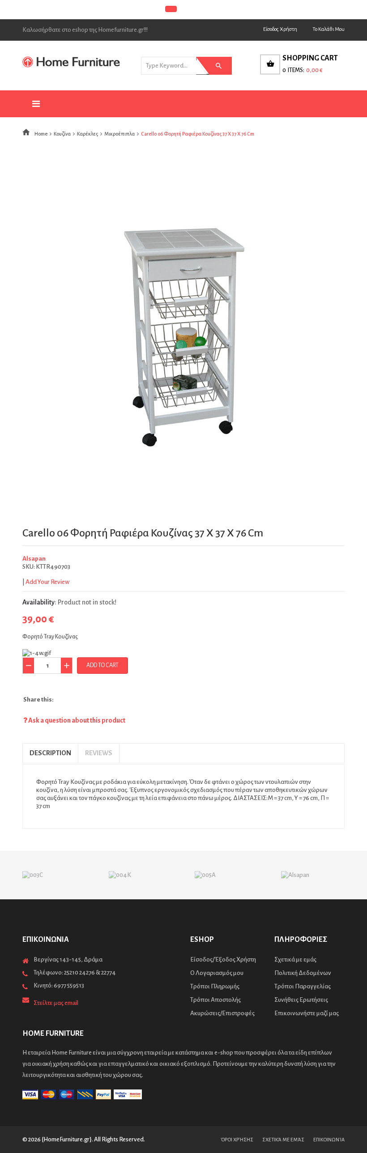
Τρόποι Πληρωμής (214, 986)
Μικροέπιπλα (119, 133)
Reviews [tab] (98, 753)
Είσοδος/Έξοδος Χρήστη (223, 959)
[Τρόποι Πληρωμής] (183, 1094)
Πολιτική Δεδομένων (302, 973)
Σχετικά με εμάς (295, 959)
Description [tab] (50, 753)
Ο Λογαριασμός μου (216, 973)
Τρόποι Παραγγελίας (302, 986)
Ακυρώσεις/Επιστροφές (222, 1013)
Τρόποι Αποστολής (215, 999)
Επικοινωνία (329, 1139)
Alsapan (34, 558)
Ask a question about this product (76, 720)
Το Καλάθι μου (328, 29)
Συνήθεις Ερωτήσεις (301, 999)
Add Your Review (47, 582)
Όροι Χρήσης (237, 1139)
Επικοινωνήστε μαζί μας (306, 1013)
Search (211, 66)
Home (40, 133)
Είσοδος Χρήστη (280, 29)
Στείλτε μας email (56, 1003)
